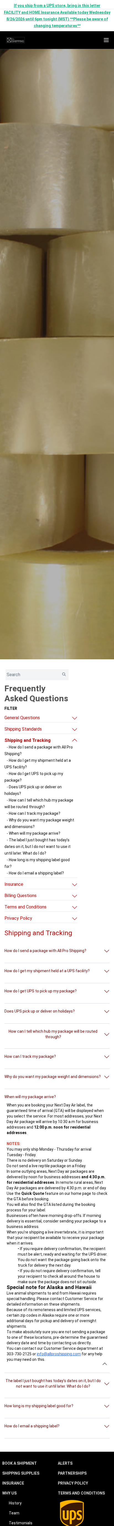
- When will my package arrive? (33, 833)
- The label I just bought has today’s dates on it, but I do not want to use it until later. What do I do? (37, 846)
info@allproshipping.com (59, 1354)
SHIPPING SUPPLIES (20, 1473)
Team (14, 1513)
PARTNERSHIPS (72, 1473)
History (15, 1503)
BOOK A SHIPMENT (19, 1463)
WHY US (9, 1493)
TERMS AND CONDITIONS (81, 1493)
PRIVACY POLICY (73, 1483)
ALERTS (65, 1463)
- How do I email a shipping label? (35, 873)
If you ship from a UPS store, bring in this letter (57, 5)
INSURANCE (13, 1483)
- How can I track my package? (33, 813)
